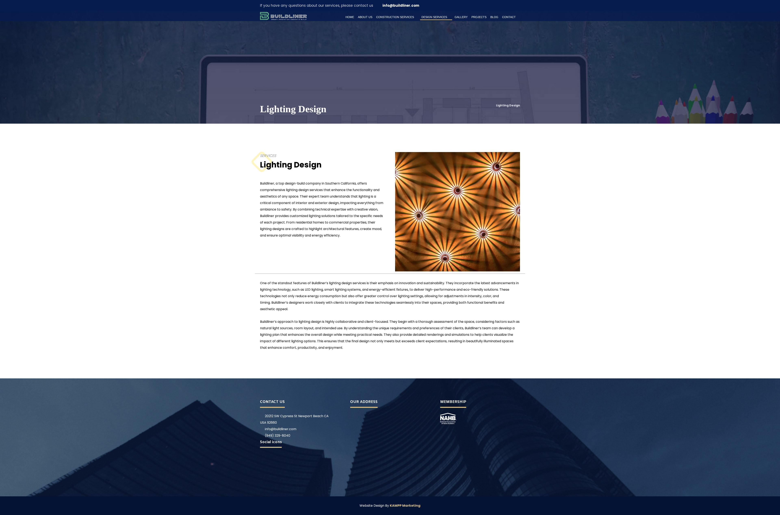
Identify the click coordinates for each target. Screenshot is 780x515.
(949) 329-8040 (277, 435)
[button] (502, 5)
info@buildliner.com (280, 429)
